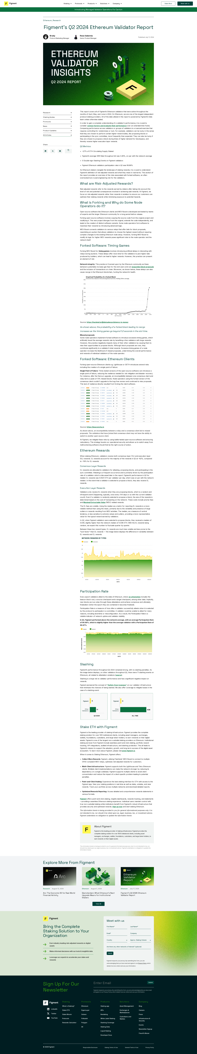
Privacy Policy (142, 963)
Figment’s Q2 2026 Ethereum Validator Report (133, 894)
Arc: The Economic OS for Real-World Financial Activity (59, 894)
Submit (110, 953)
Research (57, 20)
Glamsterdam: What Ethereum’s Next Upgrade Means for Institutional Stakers (98, 895)
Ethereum (47, 20)
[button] (67, 3)
